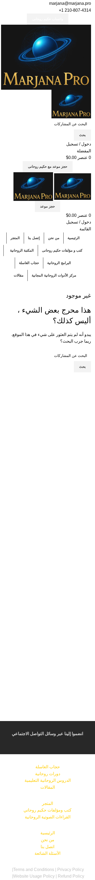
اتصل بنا (47, 846)
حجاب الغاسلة (47, 767)
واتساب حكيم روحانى (47, 19)
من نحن (47, 840)
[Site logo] (46, 57)
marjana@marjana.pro (70, 3)
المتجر (47, 803)
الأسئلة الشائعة (47, 853)
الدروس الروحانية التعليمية (48, 780)
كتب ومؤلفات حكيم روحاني (47, 810)
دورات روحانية (47, 773)
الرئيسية (47, 833)
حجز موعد (47, 206)
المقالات (47, 787)
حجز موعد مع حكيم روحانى (47, 167)
